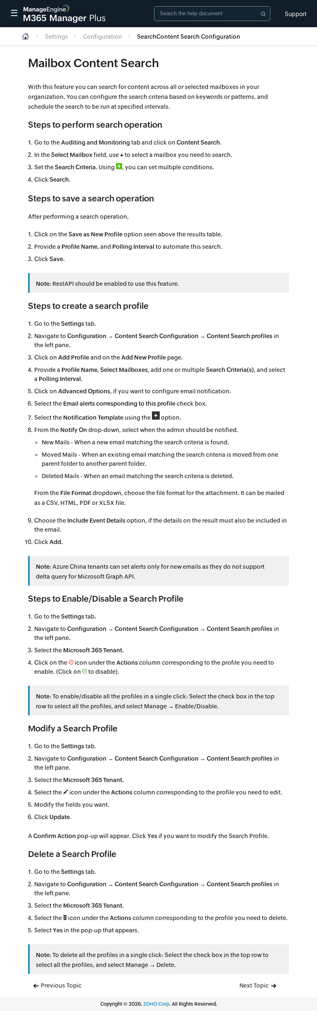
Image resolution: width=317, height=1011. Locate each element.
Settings (56, 36)
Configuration (102, 36)
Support (296, 14)
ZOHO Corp (156, 1004)
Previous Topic (61, 985)
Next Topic (254, 985)
